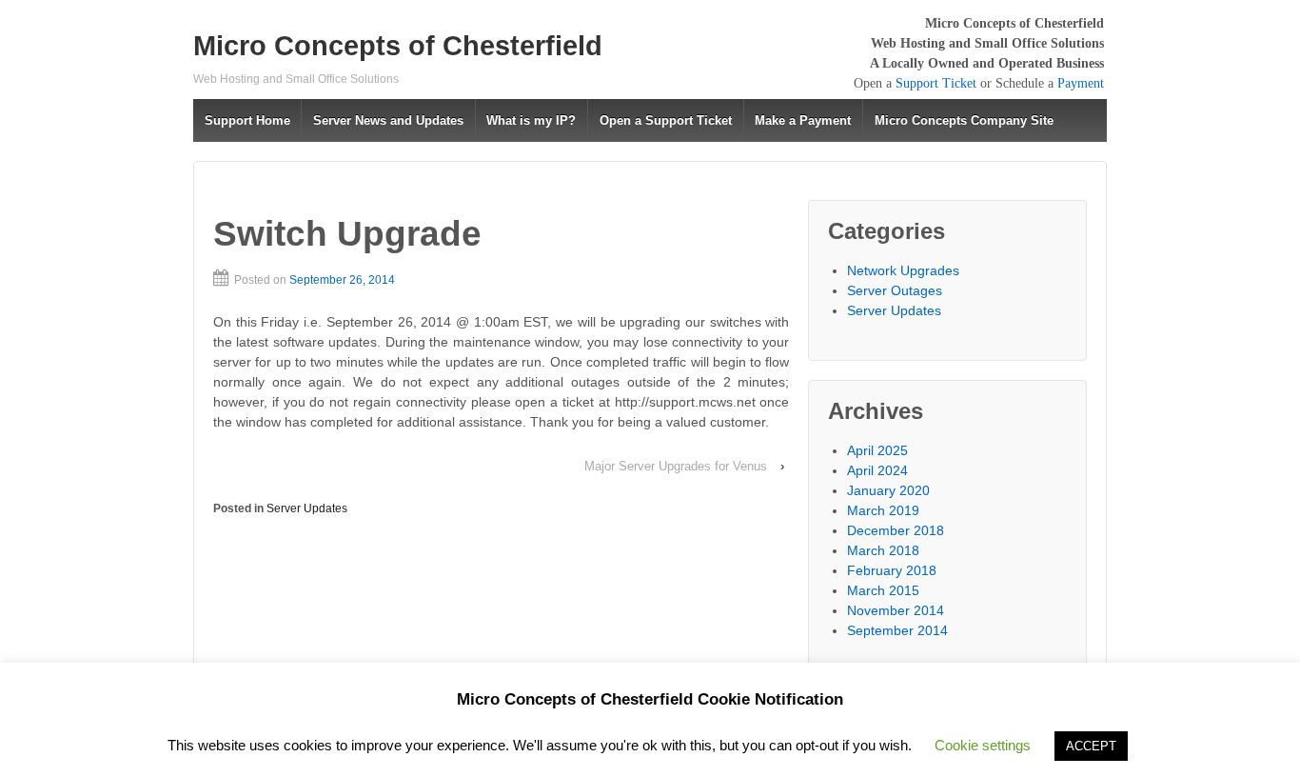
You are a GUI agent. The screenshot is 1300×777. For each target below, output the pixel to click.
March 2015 (883, 590)
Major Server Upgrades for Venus (675, 466)
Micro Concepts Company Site (964, 120)
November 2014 (895, 610)
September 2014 (897, 630)
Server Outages (894, 290)
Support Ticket (936, 83)
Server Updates (306, 508)
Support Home (247, 120)
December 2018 (895, 530)
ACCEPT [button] (1091, 746)
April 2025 (877, 450)
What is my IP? (531, 120)
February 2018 (891, 570)
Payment (1080, 83)
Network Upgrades (903, 270)
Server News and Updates (388, 120)
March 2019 (883, 510)
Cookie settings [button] (983, 745)
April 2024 (877, 470)
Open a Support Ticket (666, 120)
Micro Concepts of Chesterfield (397, 45)
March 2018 (883, 550)
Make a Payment (803, 120)
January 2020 (888, 490)
